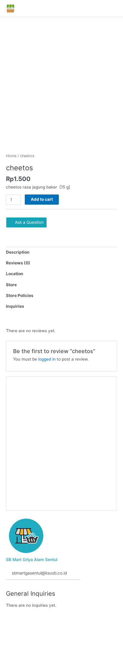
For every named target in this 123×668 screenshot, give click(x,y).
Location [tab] (14, 273)
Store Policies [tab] (19, 295)
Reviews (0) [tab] (18, 263)
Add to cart (42, 199)
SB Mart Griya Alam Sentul (31, 559)
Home (11, 156)
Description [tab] (18, 252)
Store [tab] (11, 284)
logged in (47, 359)
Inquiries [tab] (15, 306)
